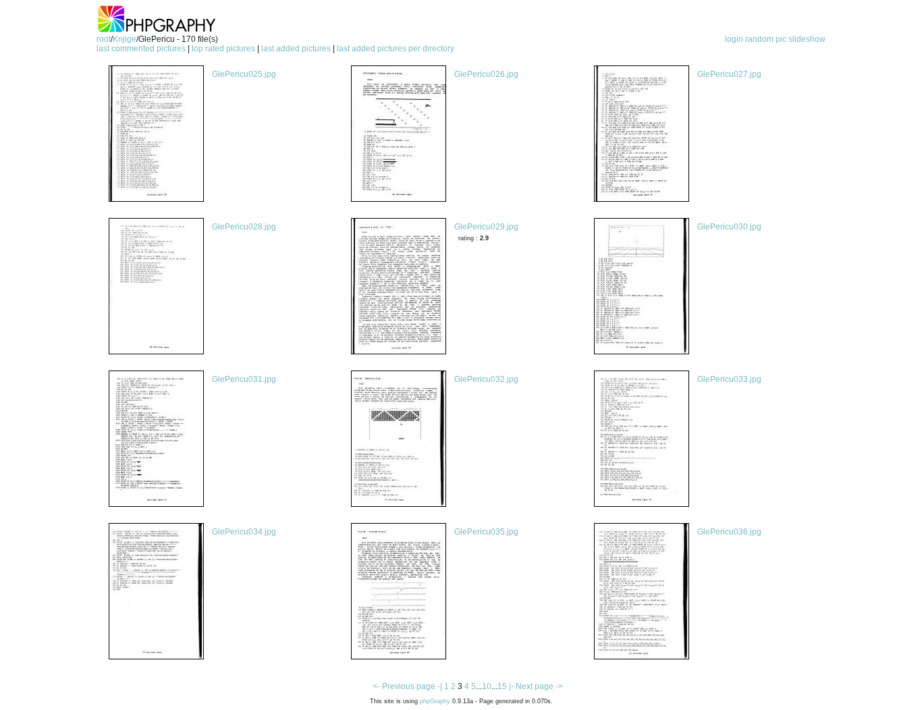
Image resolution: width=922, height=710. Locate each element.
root (104, 39)
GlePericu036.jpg (729, 532)
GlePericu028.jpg (244, 226)
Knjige (124, 39)
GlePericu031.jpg (244, 379)
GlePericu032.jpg (486, 379)
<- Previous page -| (408, 686)
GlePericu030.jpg (729, 226)
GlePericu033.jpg (729, 379)
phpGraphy (435, 701)
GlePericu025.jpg (244, 74)
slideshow (806, 39)
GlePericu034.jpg (244, 532)
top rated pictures (223, 48)
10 (486, 686)
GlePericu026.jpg (486, 74)
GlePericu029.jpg (486, 226)
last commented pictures (141, 48)
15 (502, 686)
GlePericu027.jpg (729, 74)
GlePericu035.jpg (486, 532)
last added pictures (296, 48)
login (734, 39)
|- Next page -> (536, 686)
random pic (765, 39)
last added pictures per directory (395, 48)
